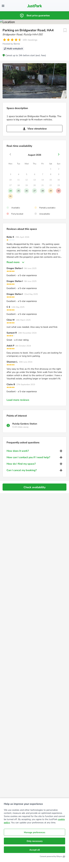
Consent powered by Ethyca (51, 856)
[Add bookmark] (65, 30)
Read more (13, 262)
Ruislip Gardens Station (24, 423)
